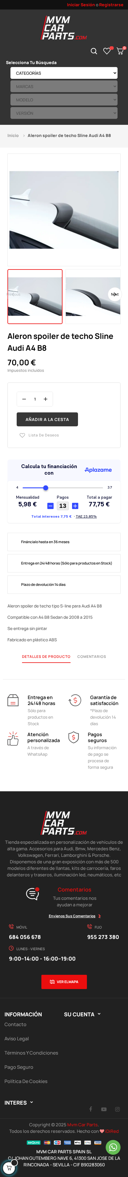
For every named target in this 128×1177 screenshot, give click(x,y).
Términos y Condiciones (31, 1053)
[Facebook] (90, 1109)
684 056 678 (25, 936)
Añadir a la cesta (47, 419)
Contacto (15, 1024)
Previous (13, 293)
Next (115, 293)
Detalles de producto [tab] (46, 656)
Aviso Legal (16, 1038)
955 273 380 (103, 936)
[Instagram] (117, 1109)
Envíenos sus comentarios (72, 915)
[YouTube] (104, 1109)
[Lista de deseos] (107, 51)
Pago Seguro (18, 1067)
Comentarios (91, 656)
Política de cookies (25, 1081)
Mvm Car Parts (82, 1125)
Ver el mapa (67, 981)
